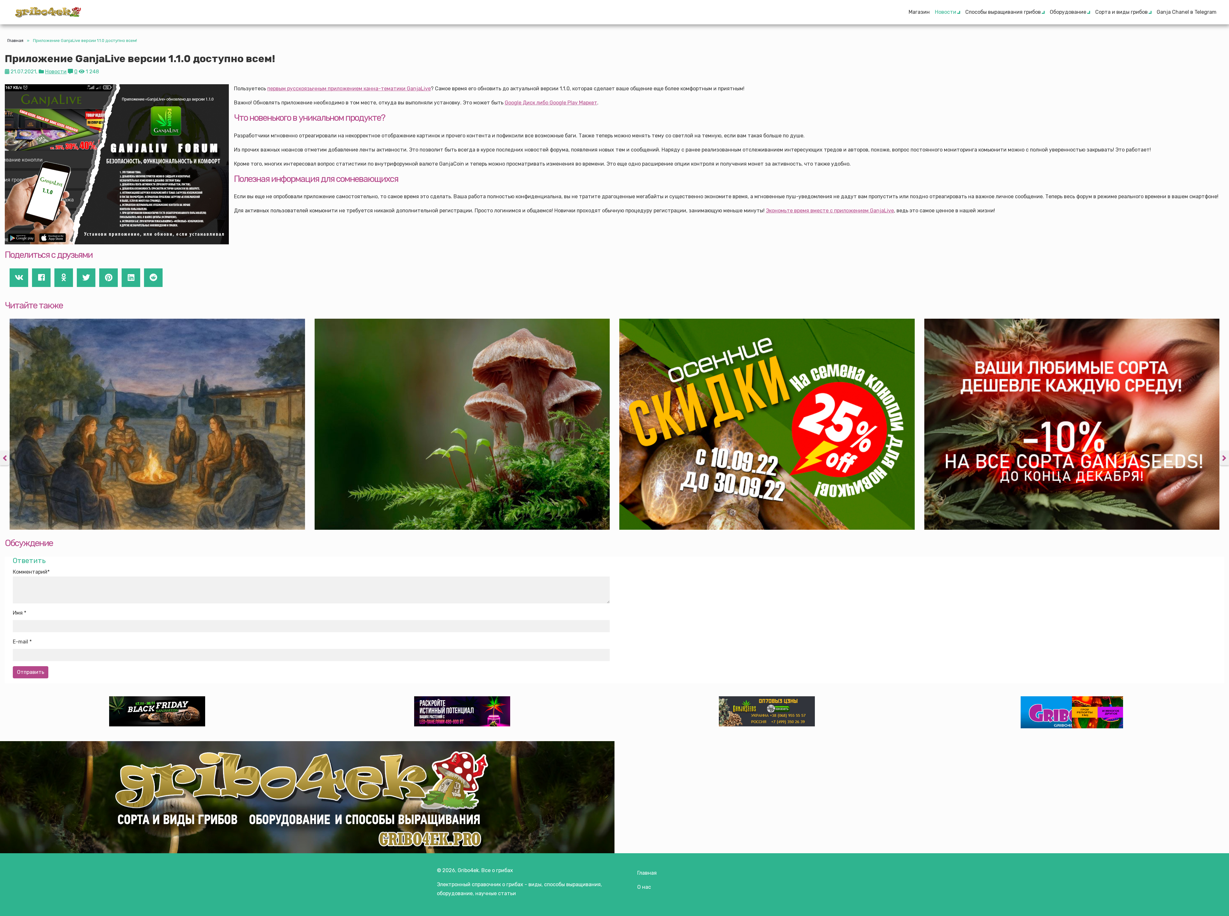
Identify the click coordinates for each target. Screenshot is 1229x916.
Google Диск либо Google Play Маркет (551, 103)
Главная (15, 40)
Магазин (919, 12)
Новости (945, 12)
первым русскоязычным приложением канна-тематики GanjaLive (349, 89)
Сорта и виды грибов (1121, 12)
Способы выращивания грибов (1003, 12)
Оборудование (1068, 12)
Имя (18, 613)
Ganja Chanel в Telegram (1187, 12)
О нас (644, 887)
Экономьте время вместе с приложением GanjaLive (830, 211)
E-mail (20, 642)
